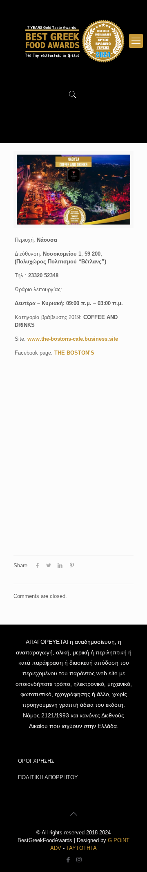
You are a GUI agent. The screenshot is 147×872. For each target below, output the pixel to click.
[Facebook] (68, 859)
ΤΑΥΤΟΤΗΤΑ (81, 848)
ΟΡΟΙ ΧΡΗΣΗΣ (36, 761)
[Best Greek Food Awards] (73, 41)
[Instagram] (79, 859)
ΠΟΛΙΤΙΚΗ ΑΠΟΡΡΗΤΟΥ (48, 777)
